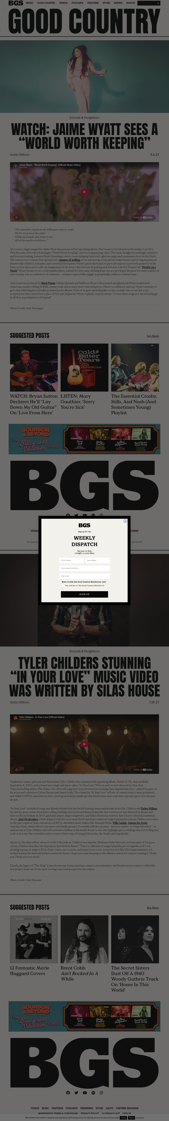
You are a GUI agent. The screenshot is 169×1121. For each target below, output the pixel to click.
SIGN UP (84, 594)
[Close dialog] (125, 521)
